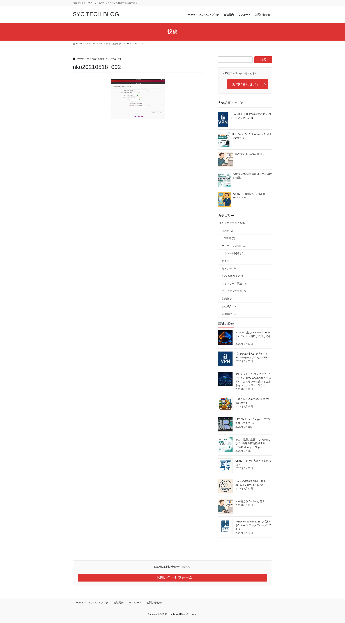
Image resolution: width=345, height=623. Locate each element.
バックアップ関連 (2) (234, 291)
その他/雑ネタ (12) (232, 276)
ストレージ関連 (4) (232, 253)
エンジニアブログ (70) (232, 223)
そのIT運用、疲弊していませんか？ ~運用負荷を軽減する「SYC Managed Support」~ (252, 443)
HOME (79, 602)
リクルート (135, 602)
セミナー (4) (229, 268)
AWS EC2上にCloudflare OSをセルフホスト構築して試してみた (253, 336)
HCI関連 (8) (228, 238)
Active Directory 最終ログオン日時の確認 (252, 175)
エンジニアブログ (98, 602)
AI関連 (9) (227, 230)
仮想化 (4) (227, 298)
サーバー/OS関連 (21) (234, 245)
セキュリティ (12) (232, 260)
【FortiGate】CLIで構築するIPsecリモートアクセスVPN (250, 116)
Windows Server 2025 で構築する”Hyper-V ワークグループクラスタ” (253, 525)
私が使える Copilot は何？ (250, 153)
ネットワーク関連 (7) (234, 283)
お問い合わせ (154, 602)
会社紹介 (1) (229, 306)
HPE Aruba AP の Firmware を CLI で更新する (251, 135)
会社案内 (119, 602)
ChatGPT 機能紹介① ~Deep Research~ (249, 195)
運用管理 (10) (229, 313)
